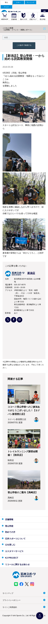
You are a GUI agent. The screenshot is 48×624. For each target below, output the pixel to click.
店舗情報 (14, 19)
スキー (18, 2)
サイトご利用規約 (10, 607)
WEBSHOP (4, 19)
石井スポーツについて (15, 539)
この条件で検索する (24, 45)
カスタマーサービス (14, 551)
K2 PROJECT (11, 558)
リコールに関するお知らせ (17, 564)
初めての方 (23, 19)
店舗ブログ (32, 19)
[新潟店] (20, 276)
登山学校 (42, 19)
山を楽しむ (10, 545)
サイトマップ (8, 593)
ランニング (30, 2)
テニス (6, 7)
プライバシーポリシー (11, 600)
